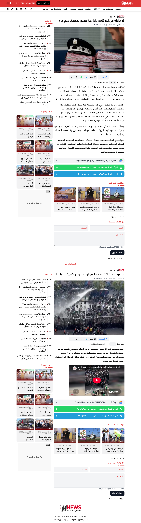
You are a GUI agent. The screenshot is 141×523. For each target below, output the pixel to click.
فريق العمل (66, 516)
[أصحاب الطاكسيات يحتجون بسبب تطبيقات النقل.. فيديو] (25, 177)
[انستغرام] (8, 9)
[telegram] (86, 77)
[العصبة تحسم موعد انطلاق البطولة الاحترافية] (35, 72)
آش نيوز (112, 17)
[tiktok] (12, 9)
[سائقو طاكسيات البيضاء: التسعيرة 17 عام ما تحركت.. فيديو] (43, 127)
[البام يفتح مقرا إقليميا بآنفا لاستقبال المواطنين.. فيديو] (43, 177)
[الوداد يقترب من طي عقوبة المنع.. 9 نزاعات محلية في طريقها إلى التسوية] (35, 57)
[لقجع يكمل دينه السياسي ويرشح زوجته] (35, 104)
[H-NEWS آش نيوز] (127, 3)
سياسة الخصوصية (79, 516)
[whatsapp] (81, 77)
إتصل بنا (58, 516)
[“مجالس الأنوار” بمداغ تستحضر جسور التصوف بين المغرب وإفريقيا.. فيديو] (25, 152)
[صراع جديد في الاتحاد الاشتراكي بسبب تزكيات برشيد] (35, 79)
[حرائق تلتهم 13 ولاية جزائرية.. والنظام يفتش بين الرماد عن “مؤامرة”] (35, 88)
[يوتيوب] (17, 9)
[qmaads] (70, 508)
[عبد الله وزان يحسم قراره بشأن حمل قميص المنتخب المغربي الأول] (35, 97)
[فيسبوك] (26, 9)
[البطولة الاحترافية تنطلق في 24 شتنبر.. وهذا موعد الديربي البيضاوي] (113, 199)
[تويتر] (21, 9)
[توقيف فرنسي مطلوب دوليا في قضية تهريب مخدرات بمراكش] (89, 199)
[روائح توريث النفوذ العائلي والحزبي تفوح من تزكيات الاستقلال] (35, 65)
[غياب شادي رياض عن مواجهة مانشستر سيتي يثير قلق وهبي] (113, 441)
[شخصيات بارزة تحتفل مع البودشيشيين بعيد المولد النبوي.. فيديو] (43, 152)
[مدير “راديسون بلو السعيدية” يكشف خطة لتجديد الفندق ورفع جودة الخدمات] (65, 199)
